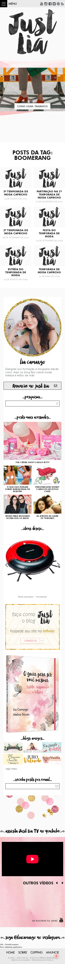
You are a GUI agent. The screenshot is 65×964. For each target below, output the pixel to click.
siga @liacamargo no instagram (32, 937)
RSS (62, 3)
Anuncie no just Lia (31, 386)
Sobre (22, 952)
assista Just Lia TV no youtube (32, 831)
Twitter (54, 3)
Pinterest (58, 3)
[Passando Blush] (51, 748)
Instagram (45, 3)
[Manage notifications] (56, 956)
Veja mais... (12, 768)
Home (10, 952)
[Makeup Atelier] (32, 748)
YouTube (41, 3)
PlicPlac (50, 960)
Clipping (36, 952)
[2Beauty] (13, 759)
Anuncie (52, 952)
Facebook (50, 3)
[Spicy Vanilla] (51, 759)
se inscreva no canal (44, 920)
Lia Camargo (24, 960)
